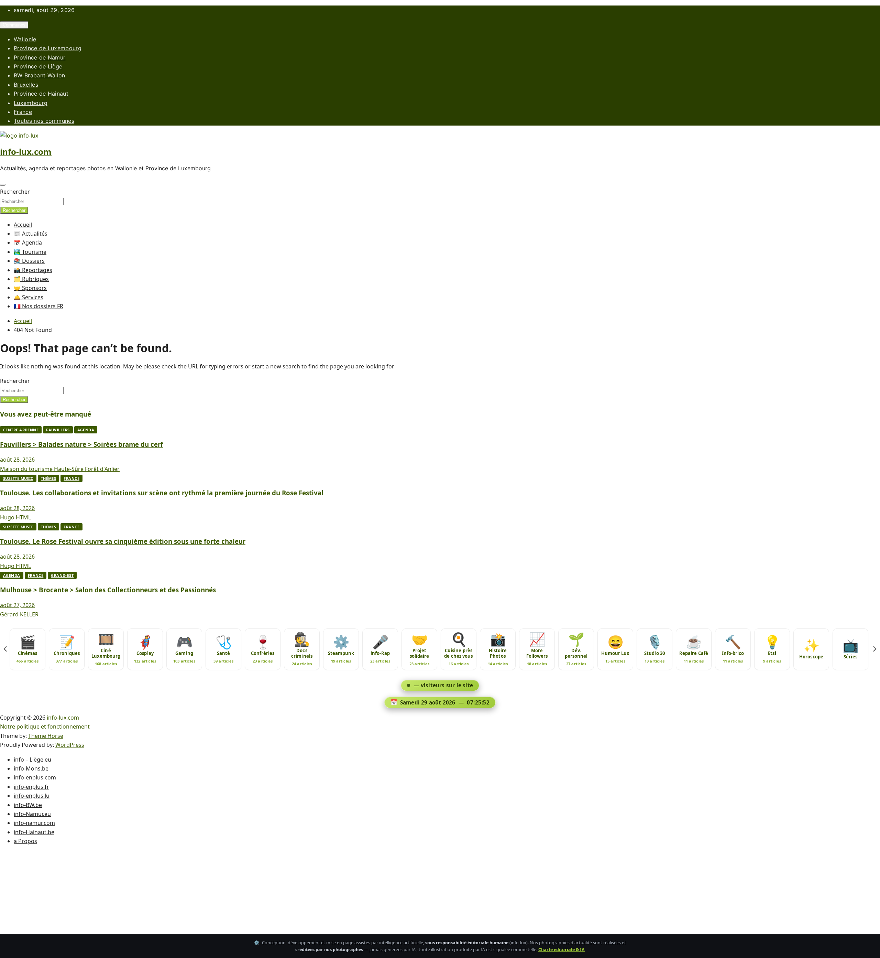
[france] (440, 479)
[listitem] (27, 649)
